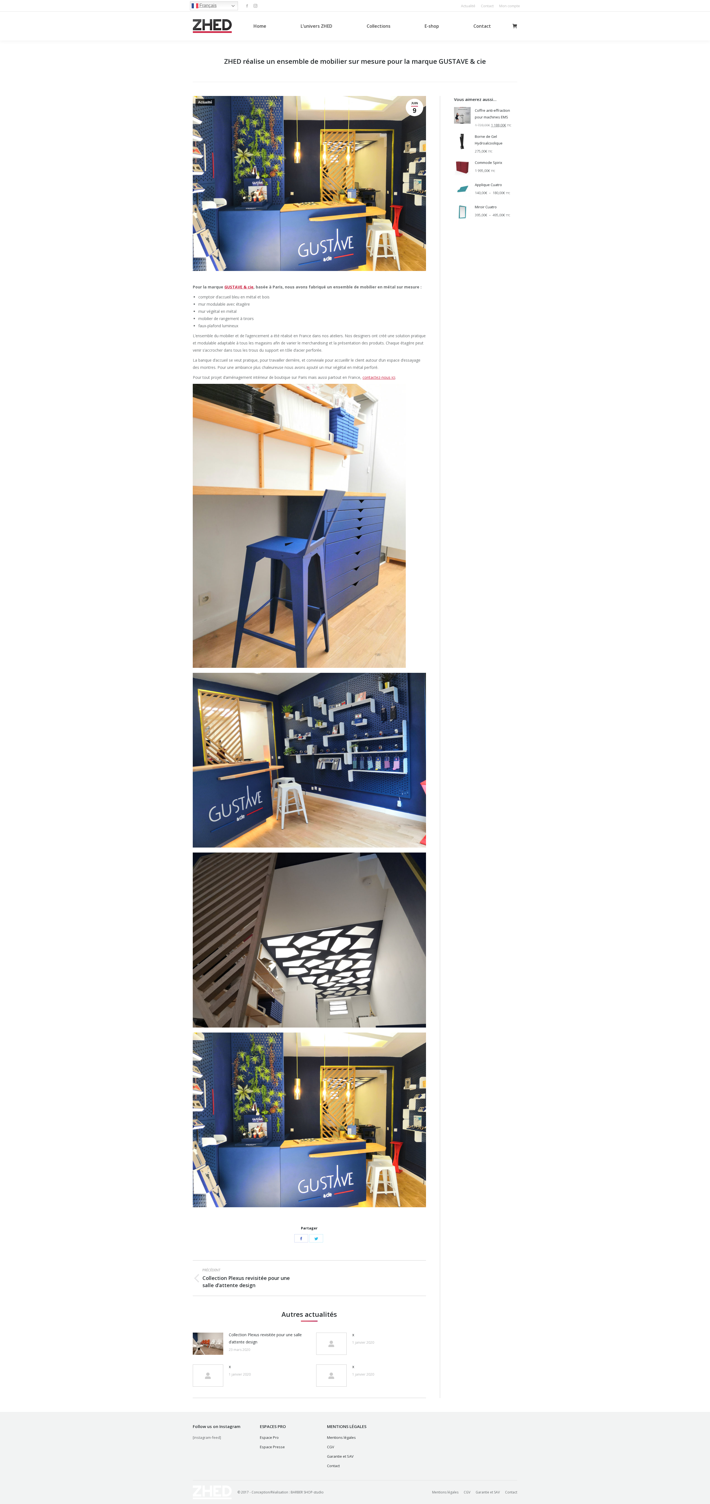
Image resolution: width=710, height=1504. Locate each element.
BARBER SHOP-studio (307, 1492)
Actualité (205, 102)
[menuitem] (468, 6)
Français (207, 5)
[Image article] (208, 1344)
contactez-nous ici (378, 377)
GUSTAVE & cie (238, 287)
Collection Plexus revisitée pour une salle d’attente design (265, 1338)
